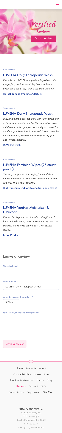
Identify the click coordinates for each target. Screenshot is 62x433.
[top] (31, 361)
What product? (10, 281)
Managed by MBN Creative (31, 427)
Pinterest (43, 400)
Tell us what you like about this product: (21, 312)
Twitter (27, 400)
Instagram (35, 400)
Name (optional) (10, 266)
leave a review (43, 38)
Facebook (19, 400)
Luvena (8, 4)
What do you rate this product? (17, 297)
